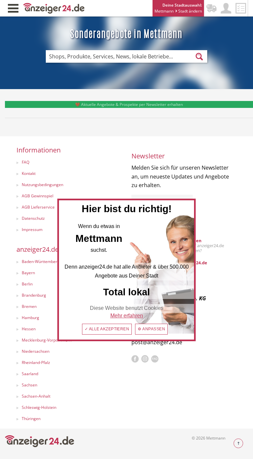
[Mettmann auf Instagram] (145, 359)
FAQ (25, 162)
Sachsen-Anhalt (36, 396)
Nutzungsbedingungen (42, 184)
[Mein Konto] (226, 8)
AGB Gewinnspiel (37, 196)
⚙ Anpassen (151, 329)
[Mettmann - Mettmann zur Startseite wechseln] (54, 8)
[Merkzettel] (241, 8)
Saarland (30, 374)
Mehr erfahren (126, 315)
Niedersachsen (35, 351)
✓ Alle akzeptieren (107, 329)
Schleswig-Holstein (39, 407)
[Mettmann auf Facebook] (135, 359)
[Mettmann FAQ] (154, 359)
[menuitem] (67, 163)
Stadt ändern (189, 11)
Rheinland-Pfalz (36, 362)
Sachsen (29, 385)
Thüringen (31, 418)
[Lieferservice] (211, 8)
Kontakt (29, 173)
